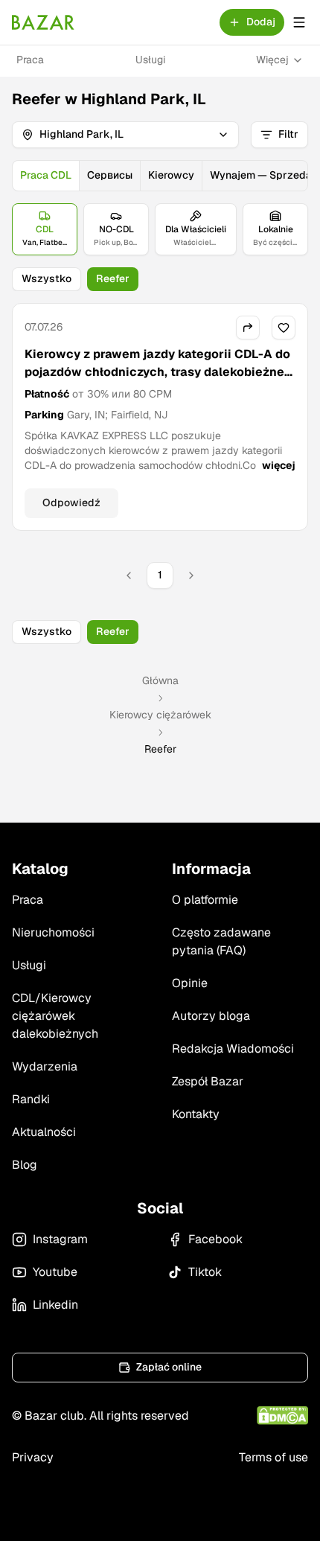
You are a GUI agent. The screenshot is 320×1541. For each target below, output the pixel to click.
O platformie (205, 899)
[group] (160, 175)
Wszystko (46, 278)
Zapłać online (169, 1367)
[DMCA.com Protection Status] (282, 1415)
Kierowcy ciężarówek (160, 714)
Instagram (60, 1239)
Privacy (33, 1457)
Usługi (150, 59)
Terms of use (273, 1457)
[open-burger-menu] (299, 22)
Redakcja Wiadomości (233, 1048)
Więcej (272, 59)
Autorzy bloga (211, 1016)
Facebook (215, 1239)
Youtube (55, 1272)
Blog (24, 1164)
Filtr (288, 134)
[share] (248, 327)
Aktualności (44, 1132)
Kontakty (196, 1114)
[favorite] (283, 327)
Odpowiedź (71, 502)
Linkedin (55, 1304)
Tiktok (205, 1272)
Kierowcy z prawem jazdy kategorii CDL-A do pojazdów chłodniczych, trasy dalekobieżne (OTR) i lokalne (157, 372)
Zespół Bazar (207, 1081)
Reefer (112, 278)
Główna (160, 680)
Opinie (190, 983)
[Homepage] (43, 22)
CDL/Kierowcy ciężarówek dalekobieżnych (55, 1015)
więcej (278, 465)
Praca (30, 59)
